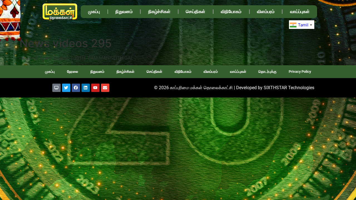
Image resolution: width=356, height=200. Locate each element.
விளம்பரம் (266, 11)
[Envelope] (105, 88)
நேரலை (72, 71)
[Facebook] (76, 88)
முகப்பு (94, 11)
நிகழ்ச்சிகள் (159, 11)
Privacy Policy (300, 71)
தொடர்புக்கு (267, 71)
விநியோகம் (231, 11)
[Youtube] (95, 88)
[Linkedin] (85, 88)
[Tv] (56, 88)
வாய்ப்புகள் (300, 11)
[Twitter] (66, 88)
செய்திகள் (195, 11)
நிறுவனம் (124, 11)
